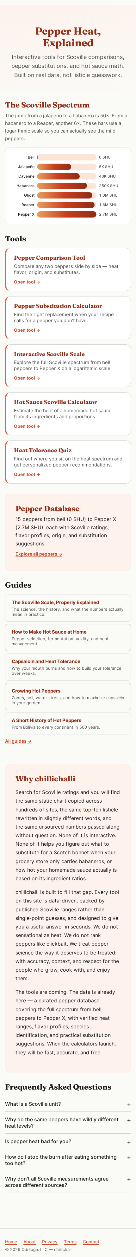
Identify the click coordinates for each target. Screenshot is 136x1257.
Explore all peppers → (38, 554)
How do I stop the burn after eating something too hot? (61, 1160)
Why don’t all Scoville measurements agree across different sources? (56, 1182)
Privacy (50, 1241)
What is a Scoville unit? (33, 1104)
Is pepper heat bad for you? (38, 1141)
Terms (70, 1241)
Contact (91, 1241)
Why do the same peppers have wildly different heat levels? (62, 1122)
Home (11, 1241)
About (29, 1241)
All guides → (18, 741)
